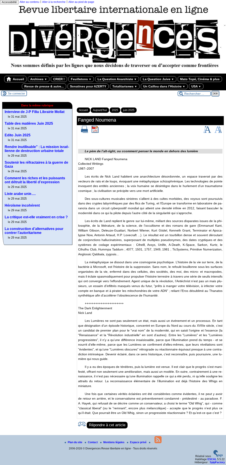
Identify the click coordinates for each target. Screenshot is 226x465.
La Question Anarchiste (117, 79)
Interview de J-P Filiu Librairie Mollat (34, 112)
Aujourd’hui (100, 110)
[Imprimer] (84, 131)
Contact (93, 442)
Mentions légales (114, 442)
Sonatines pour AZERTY (88, 86)
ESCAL (212, 459)
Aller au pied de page (81, 2)
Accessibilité (9, 2)
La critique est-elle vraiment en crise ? (36, 217)
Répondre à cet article (107, 425)
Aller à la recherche (54, 2)
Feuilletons (81, 79)
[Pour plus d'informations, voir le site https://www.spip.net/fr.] (218, 456)
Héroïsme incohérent (22, 205)
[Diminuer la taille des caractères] (218, 131)
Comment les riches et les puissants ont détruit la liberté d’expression (35, 180)
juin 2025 (128, 110)
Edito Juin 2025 (17, 135)
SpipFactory (217, 462)
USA (196, 86)
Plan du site (75, 442)
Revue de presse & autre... (44, 86)
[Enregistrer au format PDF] (95, 131)
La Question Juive (158, 79)
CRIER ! (59, 79)
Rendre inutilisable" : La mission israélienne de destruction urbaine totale (37, 149)
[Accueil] (113, 72)
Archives (38, 79)
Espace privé (138, 442)
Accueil (18, 79)
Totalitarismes (124, 86)
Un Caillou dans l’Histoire (164, 86)
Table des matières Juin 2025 (29, 123)
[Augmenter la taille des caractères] (207, 131)
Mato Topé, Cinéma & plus (200, 79)
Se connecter (16, 93)
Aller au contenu (29, 2)
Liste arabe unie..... (20, 194)
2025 (115, 110)
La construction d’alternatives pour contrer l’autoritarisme (34, 231)
